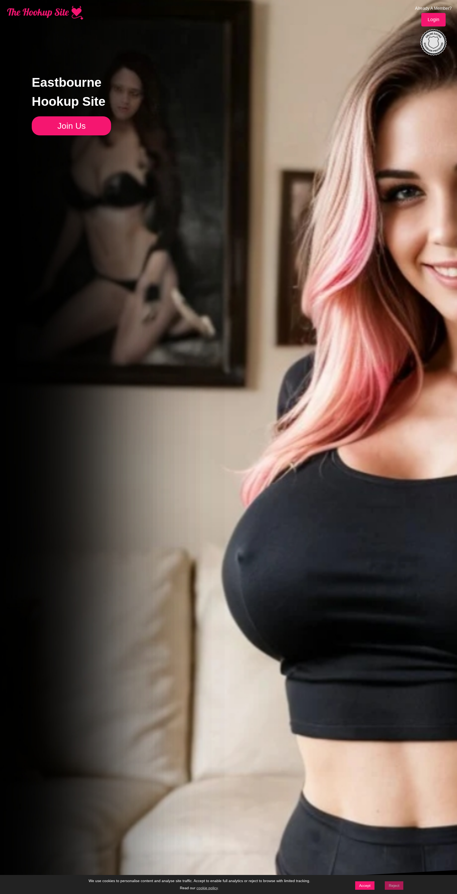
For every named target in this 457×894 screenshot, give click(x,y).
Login (433, 19)
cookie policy (207, 888)
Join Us (71, 126)
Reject (394, 885)
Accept (365, 885)
